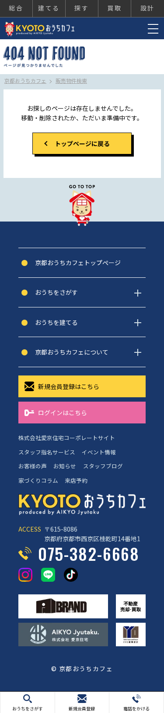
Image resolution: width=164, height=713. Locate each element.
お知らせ (64, 466)
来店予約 (76, 480)
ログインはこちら (62, 412)
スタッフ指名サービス (46, 452)
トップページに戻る (82, 143)
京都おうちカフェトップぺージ (78, 262)
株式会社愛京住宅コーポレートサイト (66, 437)
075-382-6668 (89, 553)
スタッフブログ (103, 466)
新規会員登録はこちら (68, 386)
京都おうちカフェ (39, 29)
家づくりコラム (38, 480)
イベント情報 (99, 452)
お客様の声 (32, 466)
